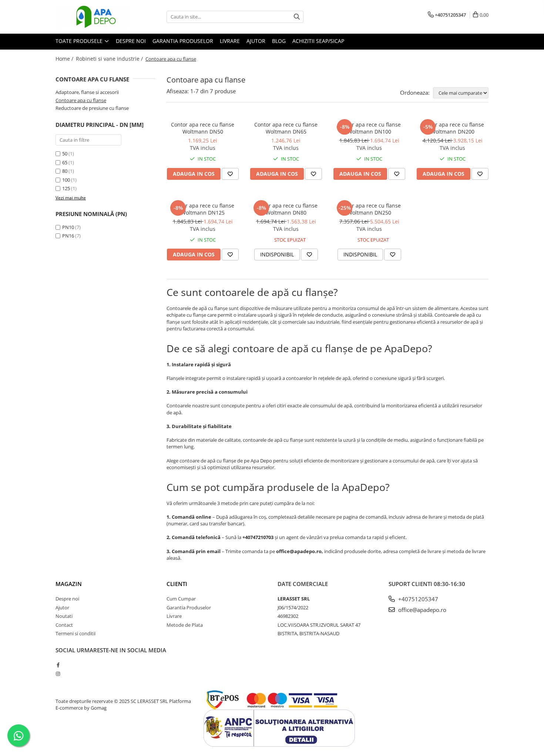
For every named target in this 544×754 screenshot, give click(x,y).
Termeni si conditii (75, 633)
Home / (65, 58)
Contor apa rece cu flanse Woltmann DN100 (369, 128)
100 (66, 179)
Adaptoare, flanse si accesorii (87, 92)
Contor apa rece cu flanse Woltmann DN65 (286, 128)
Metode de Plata (185, 625)
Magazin (69, 584)
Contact (64, 625)
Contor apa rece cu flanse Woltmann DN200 (452, 128)
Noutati (64, 616)
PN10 (68, 227)
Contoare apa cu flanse (81, 100)
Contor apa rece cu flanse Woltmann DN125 (202, 209)
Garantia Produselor (182, 40)
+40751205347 (417, 599)
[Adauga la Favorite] (230, 174)
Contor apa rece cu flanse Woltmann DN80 (286, 209)
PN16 (68, 235)
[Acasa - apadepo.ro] (93, 17)
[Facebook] (58, 665)
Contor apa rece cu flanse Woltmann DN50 (202, 128)
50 (64, 153)
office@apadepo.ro (421, 609)
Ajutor (255, 40)
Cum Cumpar (181, 598)
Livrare (230, 40)
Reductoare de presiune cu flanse (92, 108)
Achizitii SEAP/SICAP (318, 40)
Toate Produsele (80, 40)
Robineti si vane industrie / (110, 58)
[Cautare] (296, 17)
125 (66, 188)
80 (64, 171)
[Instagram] (58, 673)
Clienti (177, 584)
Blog (279, 40)
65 (64, 162)
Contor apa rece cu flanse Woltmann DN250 (369, 209)
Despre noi (131, 40)
